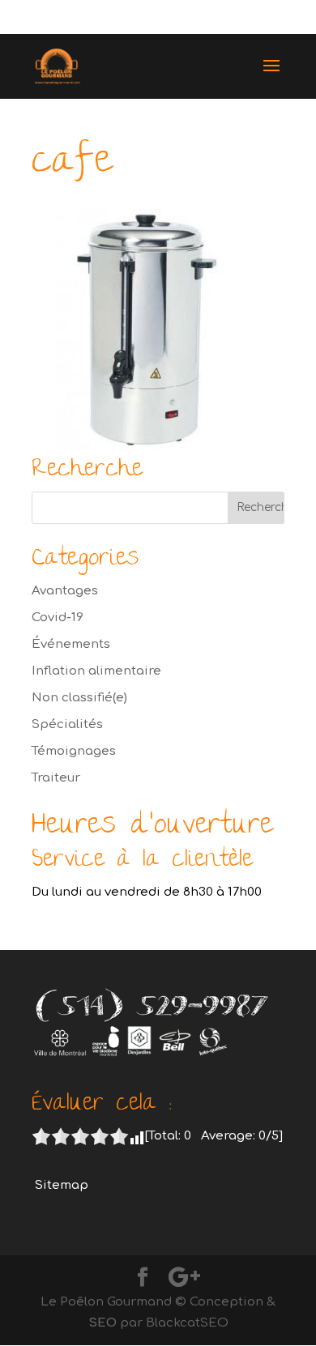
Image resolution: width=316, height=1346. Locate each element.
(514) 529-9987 (229, 18)
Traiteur (56, 778)
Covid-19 (57, 617)
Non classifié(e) (79, 698)
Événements (71, 644)
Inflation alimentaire (96, 671)
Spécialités (67, 724)
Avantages (65, 591)
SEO (102, 1323)
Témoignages (74, 751)
